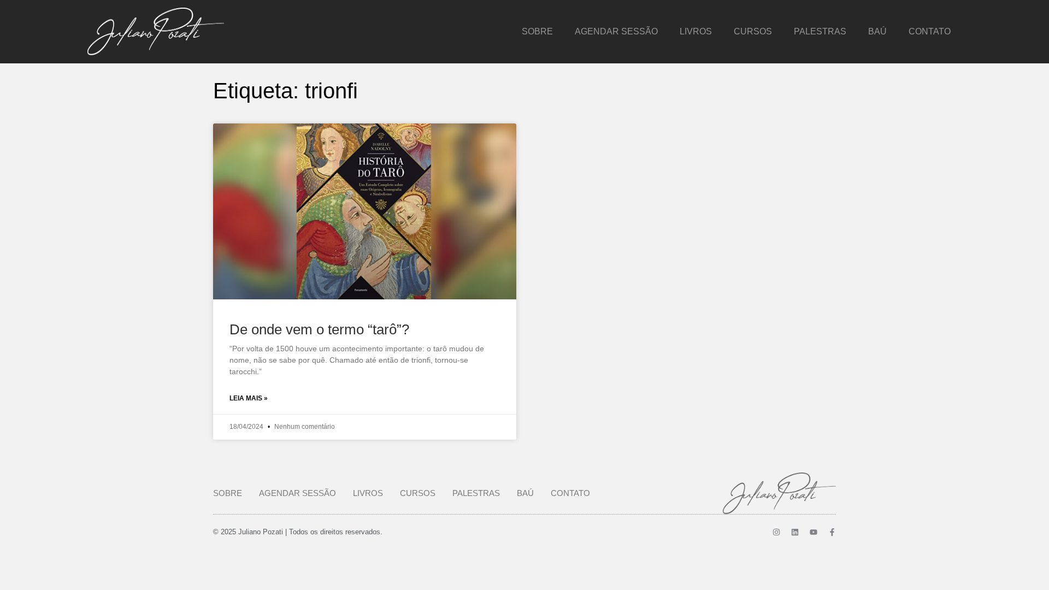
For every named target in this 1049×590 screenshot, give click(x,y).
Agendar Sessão (616, 31)
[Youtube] (813, 532)
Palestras (820, 31)
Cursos (753, 31)
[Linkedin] (795, 532)
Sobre (537, 31)
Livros (696, 31)
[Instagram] (776, 532)
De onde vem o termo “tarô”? (319, 329)
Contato (930, 31)
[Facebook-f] (832, 532)
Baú (877, 31)
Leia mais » (248, 398)
